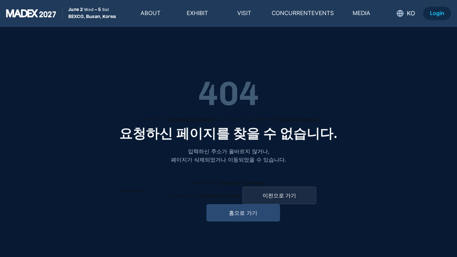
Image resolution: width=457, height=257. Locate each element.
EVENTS (303, 13)
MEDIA (361, 13)
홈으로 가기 (243, 212)
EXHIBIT (197, 13)
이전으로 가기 (279, 195)
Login (437, 13)
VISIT (244, 13)
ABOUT (151, 13)
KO (411, 13)
